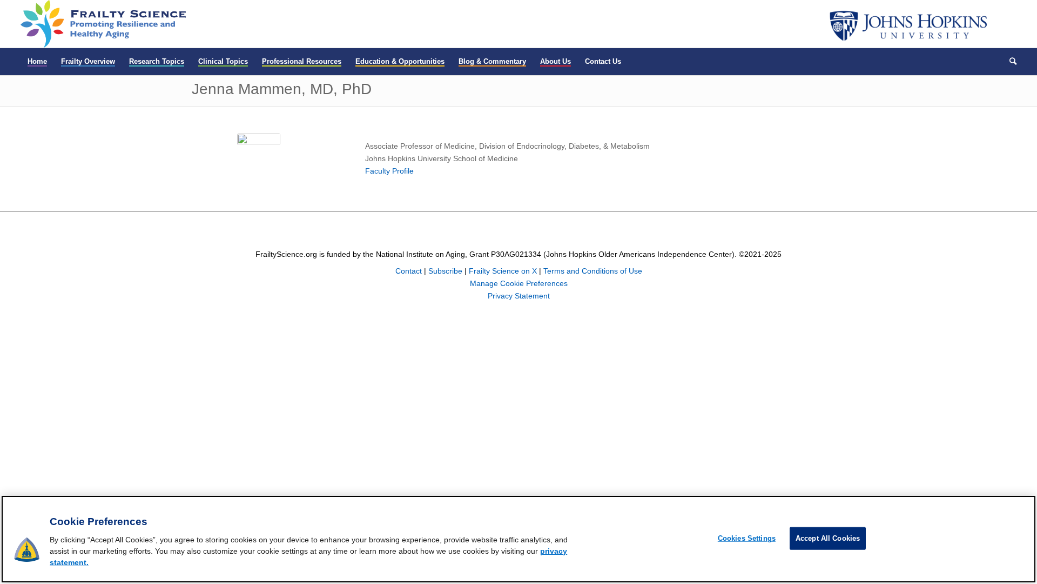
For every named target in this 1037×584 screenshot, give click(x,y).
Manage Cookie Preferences (519, 283)
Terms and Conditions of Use (592, 271)
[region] (518, 539)
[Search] (1009, 61)
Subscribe (445, 271)
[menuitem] (37, 61)
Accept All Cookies (828, 538)
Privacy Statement (519, 295)
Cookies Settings (747, 538)
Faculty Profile (389, 171)
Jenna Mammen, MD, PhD (282, 89)
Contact (408, 271)
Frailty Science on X (503, 271)
